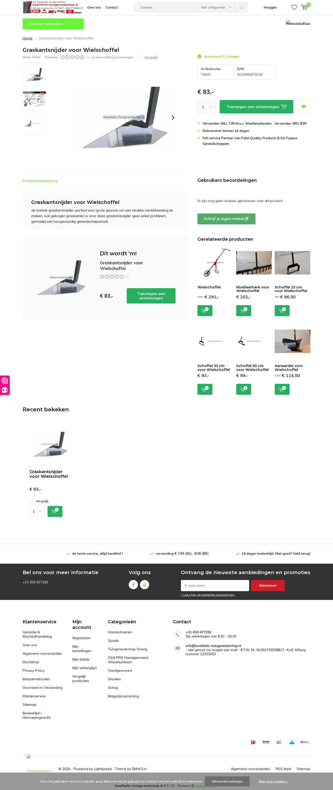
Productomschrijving (40, 181)
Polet (36, 57)
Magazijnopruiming (123, 696)
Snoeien (114, 679)
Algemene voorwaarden (42, 653)
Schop (113, 687)
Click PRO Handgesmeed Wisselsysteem (128, 659)
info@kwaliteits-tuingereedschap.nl (213, 646)
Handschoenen (120, 632)
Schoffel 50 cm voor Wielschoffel (252, 368)
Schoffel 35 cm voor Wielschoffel (213, 368)
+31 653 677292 (198, 632)
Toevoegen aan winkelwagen (151, 295)
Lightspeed (103, 769)
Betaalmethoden (36, 679)
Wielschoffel (209, 287)
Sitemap (29, 704)
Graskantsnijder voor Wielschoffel (48, 474)
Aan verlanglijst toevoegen (303, 106)
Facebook (133, 584)
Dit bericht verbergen (227, 781)
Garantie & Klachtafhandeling (37, 634)
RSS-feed (283, 769)
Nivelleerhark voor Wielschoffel (252, 289)
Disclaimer (31, 662)
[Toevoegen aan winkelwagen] (55, 511)
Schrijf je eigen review (224, 218)
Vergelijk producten (80, 678)
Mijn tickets (81, 659)
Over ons (94, 7)
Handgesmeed (120, 670)
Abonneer (268, 585)
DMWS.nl (139, 769)
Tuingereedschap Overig (127, 649)
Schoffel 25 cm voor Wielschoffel (291, 289)
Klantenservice (34, 696)
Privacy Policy (33, 670)
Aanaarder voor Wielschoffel (289, 368)
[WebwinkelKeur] (39, 769)
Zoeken (241, 7)
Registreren (81, 638)
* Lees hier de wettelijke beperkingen (208, 595)
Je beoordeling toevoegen (112, 57)
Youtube (144, 584)
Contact (112, 7)
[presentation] (173, 117)
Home (27, 38)
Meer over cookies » (273, 781)
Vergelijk (42, 501)
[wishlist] (294, 7)
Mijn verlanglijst (84, 668)
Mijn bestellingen (81, 648)
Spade (113, 640)
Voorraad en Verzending (42, 687)
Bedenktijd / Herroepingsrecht (36, 715)
